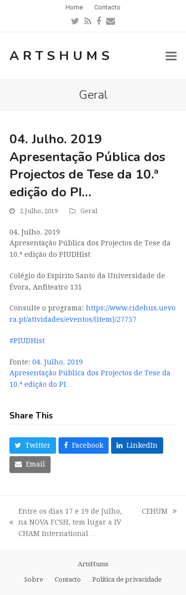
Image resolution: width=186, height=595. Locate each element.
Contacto (68, 579)
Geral (88, 211)
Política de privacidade (127, 579)
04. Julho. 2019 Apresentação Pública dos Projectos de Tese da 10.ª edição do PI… (90, 373)
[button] (171, 56)
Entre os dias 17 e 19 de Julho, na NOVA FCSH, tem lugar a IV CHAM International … (65, 523)
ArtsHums (61, 55)
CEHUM (155, 512)
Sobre (33, 579)
